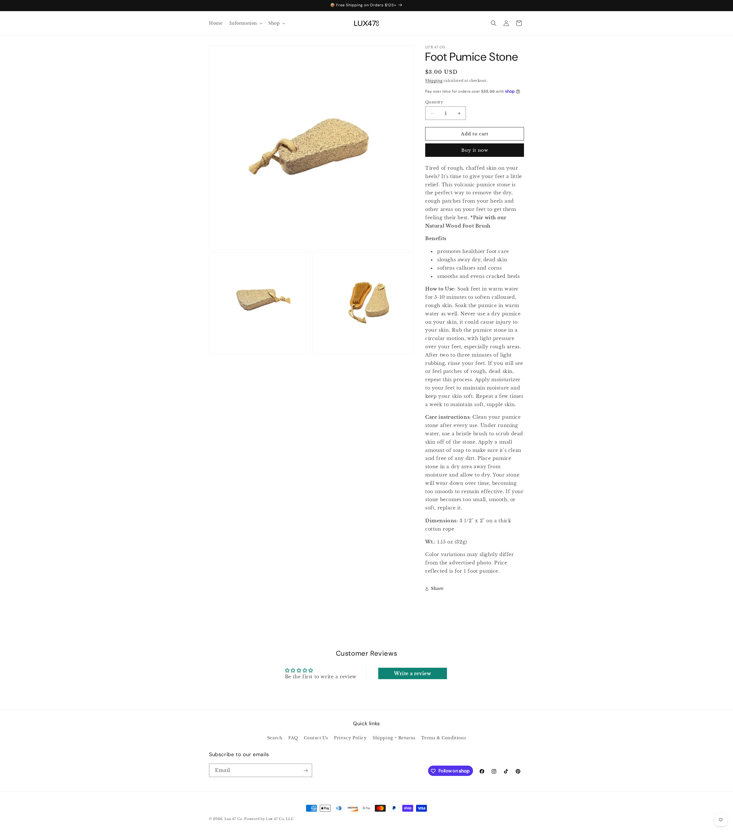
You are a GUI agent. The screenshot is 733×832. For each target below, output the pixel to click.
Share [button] (437, 588)
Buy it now (474, 150)
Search (275, 737)
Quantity (434, 102)
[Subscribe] (305, 770)
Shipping (434, 80)
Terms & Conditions (443, 737)
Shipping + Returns (394, 737)
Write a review (412, 673)
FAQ (293, 737)
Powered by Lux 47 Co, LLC (269, 819)
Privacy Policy (350, 737)
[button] (245, 23)
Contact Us (316, 737)
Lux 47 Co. (233, 819)
